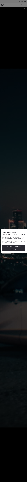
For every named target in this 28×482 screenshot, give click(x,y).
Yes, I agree (13, 249)
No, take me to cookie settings (14, 246)
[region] (14, 241)
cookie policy (12, 242)
